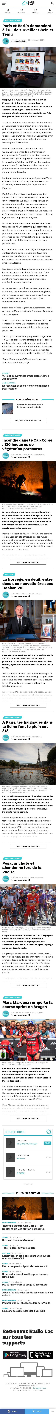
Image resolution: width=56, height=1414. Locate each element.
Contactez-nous (39, 1388)
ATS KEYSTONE (20, 42)
